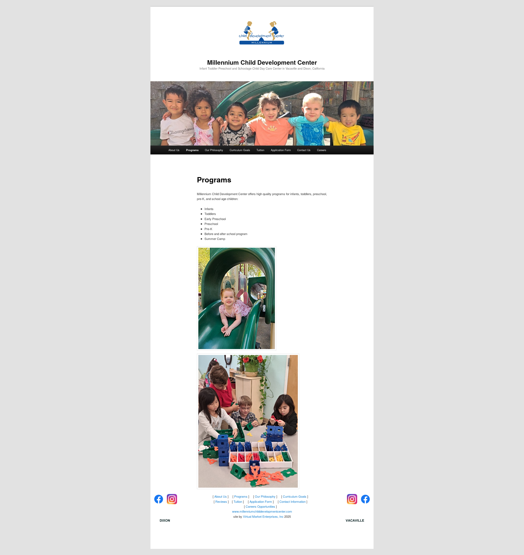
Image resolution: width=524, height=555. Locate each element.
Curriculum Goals (240, 150)
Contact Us (304, 150)
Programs (192, 150)
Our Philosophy (214, 150)
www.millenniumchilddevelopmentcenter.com (262, 511)
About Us (174, 150)
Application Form (281, 150)
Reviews (221, 501)
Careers (321, 150)
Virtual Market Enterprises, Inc (263, 516)
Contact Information (292, 501)
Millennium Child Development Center (262, 62)
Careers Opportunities (260, 506)
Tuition (260, 150)
